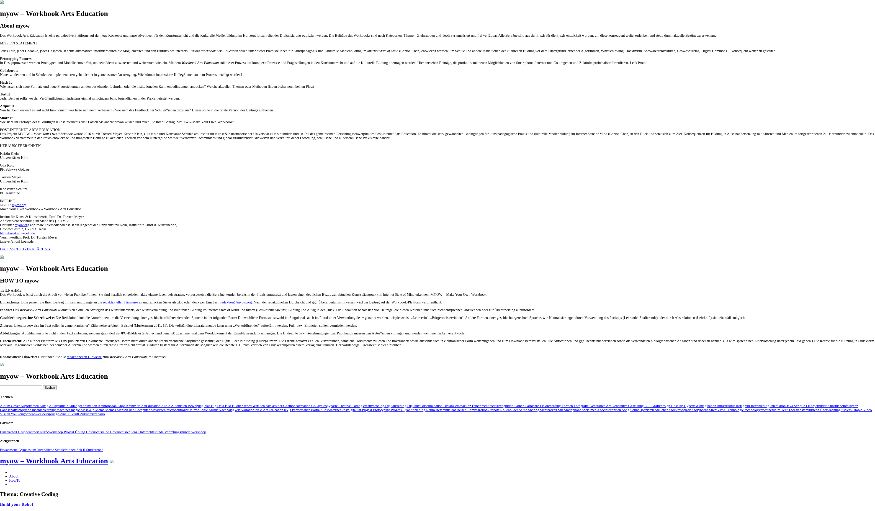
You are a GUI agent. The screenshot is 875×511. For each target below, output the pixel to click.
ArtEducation (151, 406)
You (14, 414)
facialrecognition (501, 406)
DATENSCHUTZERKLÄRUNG (25, 249)
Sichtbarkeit (549, 410)
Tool (792, 410)
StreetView (717, 410)
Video (867, 410)
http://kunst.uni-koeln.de (17, 233)
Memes (111, 410)
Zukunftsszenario (92, 414)
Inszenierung (760, 406)
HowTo (14, 480)
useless (847, 410)
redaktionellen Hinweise (120, 302)
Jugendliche (46, 450)
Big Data (218, 406)
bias (207, 406)
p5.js (288, 410)
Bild (228, 406)
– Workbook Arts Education (54, 461)
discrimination (432, 406)
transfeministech (808, 410)
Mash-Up (88, 410)
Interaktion (778, 406)
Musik (214, 410)
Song (626, 410)
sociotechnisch (611, 410)
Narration (248, 410)
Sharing (534, 410)
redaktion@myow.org (236, 302)
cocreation (303, 406)
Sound (635, 410)
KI (805, 406)
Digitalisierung (396, 406)
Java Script (795, 406)
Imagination (708, 406)
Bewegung (196, 406)
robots (495, 410)
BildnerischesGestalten (249, 406)
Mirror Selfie (199, 410)
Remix (472, 410)
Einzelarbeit (9, 432)
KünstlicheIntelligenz (842, 406)
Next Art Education (269, 410)
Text (784, 410)
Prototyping (382, 410)
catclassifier (274, 406)
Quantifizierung (414, 410)
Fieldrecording (551, 406)
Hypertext (691, 406)
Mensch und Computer (134, 410)
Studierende (94, 450)
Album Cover (10, 406)
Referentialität (446, 410)
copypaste (331, 406)
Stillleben (662, 410)
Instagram (743, 406)
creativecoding (374, 406)
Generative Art (600, 406)
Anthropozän (107, 406)
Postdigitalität (352, 410)
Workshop (198, 432)
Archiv (131, 406)
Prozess (397, 410)
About (13, 476)
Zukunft (73, 414)
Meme (100, 410)
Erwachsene (9, 450)
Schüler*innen (66, 450)
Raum (431, 410)
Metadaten (159, 410)
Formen (568, 406)
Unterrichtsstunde (151, 432)
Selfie (523, 410)
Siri (561, 410)
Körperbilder (817, 406)
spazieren (648, 410)
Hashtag (677, 406)
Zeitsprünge (51, 414)
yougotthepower (30, 414)
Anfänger (75, 406)
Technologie (735, 410)
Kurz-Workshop (52, 432)
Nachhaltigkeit (230, 410)
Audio (166, 406)
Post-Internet (332, 410)
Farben (519, 406)
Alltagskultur (58, 406)
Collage (317, 406)
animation (90, 406)
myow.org (19, 205)
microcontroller (178, 410)
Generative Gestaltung (628, 406)
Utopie (857, 410)
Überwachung (831, 410)
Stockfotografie (680, 410)
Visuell (5, 414)
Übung (80, 432)
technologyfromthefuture (763, 410)
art (139, 406)
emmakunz (463, 406)
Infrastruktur (726, 406)
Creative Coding (351, 406)
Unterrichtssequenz (124, 432)
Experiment (480, 406)
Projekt (367, 410)
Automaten (179, 406)
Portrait (316, 410)
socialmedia (591, 410)
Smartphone (573, 410)
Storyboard (700, 410)
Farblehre (532, 406)
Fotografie (581, 406)
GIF (648, 406)
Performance (301, 410)
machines (64, 410)
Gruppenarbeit (29, 432)
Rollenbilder (509, 410)
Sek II (81, 450)
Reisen (462, 410)
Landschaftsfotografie (16, 410)
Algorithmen (30, 406)
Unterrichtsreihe (98, 432)
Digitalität (414, 406)
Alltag (44, 406)
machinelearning (44, 410)
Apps (121, 406)
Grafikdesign (661, 406)
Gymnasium (27, 450)
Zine (63, 414)
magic (76, 410)
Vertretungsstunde (178, 432)
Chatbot (289, 406)
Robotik (484, 410)
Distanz (449, 406)
